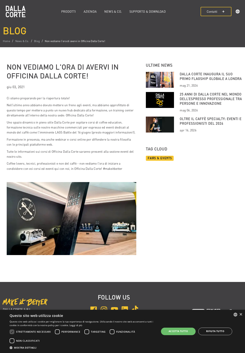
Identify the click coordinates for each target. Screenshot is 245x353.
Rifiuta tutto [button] (215, 331)
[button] (237, 12)
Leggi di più (75, 325)
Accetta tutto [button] (178, 331)
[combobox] (235, 315)
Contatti (212, 11)
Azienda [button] (90, 11)
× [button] (240, 314)
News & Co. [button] (113, 11)
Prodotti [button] (68, 11)
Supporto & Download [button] (147, 11)
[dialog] (122, 331)
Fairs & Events (160, 158)
